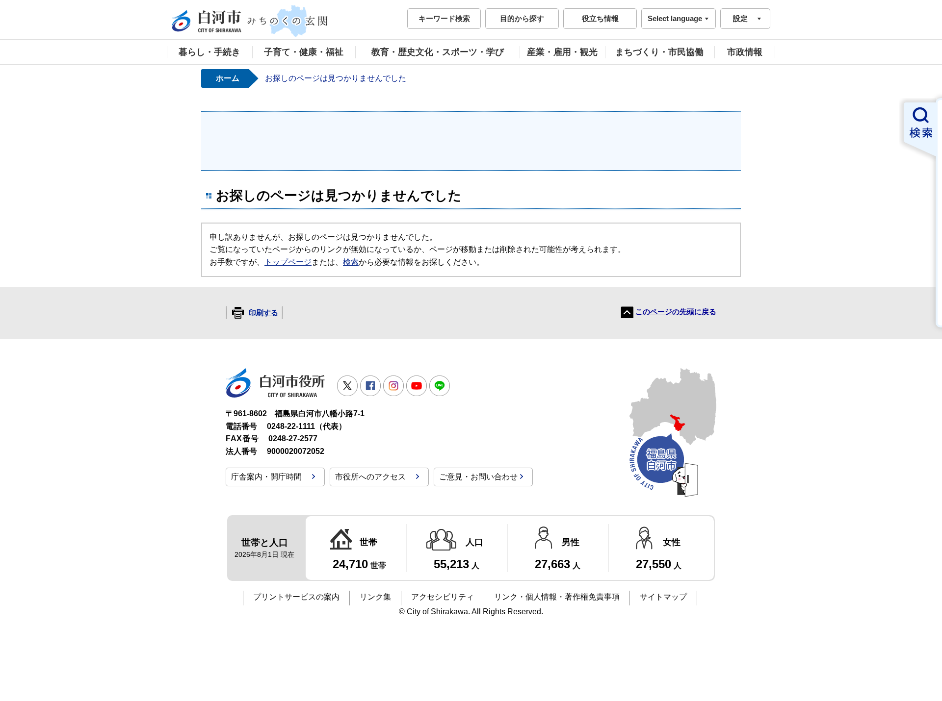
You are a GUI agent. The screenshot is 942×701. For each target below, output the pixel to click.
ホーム (227, 78)
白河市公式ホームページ (250, 21)
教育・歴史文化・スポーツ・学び (437, 52)
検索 (351, 262)
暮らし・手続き (209, 52)
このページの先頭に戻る (675, 312)
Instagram (393, 386)
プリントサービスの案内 (296, 597)
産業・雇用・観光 (562, 52)
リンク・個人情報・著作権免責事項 (557, 597)
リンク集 (375, 597)
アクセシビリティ (442, 597)
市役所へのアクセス (370, 477)
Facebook (370, 386)
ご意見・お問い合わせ (478, 477)
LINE (439, 386)
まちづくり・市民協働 (659, 52)
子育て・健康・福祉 (303, 52)
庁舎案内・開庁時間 (266, 477)
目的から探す (522, 18)
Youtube (416, 386)
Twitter (347, 386)
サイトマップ (663, 597)
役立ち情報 (600, 18)
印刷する (263, 313)
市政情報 (744, 52)
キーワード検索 (444, 18)
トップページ (288, 262)
